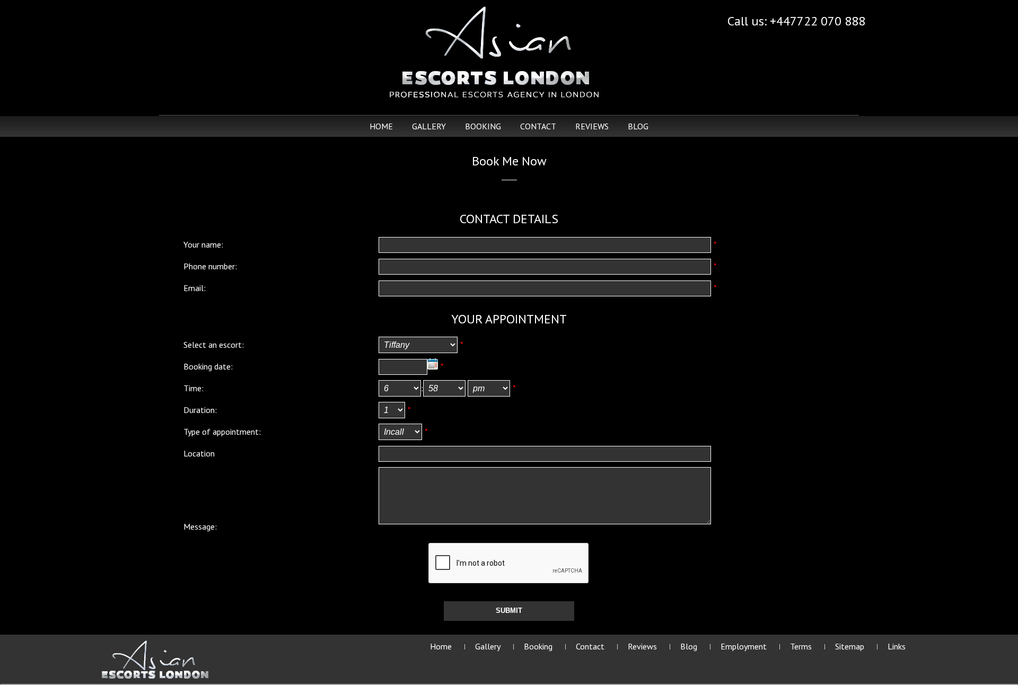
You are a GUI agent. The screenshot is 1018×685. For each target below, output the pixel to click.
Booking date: (208, 366)
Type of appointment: (222, 431)
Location (199, 453)
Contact (538, 126)
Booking (483, 126)
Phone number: (210, 266)
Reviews (592, 126)
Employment (744, 646)
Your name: (203, 244)
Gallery (429, 126)
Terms (801, 646)
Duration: (200, 410)
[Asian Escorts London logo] (155, 659)
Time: (193, 388)
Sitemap (849, 646)
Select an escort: (213, 344)
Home (381, 126)
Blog (638, 126)
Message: (200, 526)
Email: (194, 288)
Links (897, 646)
